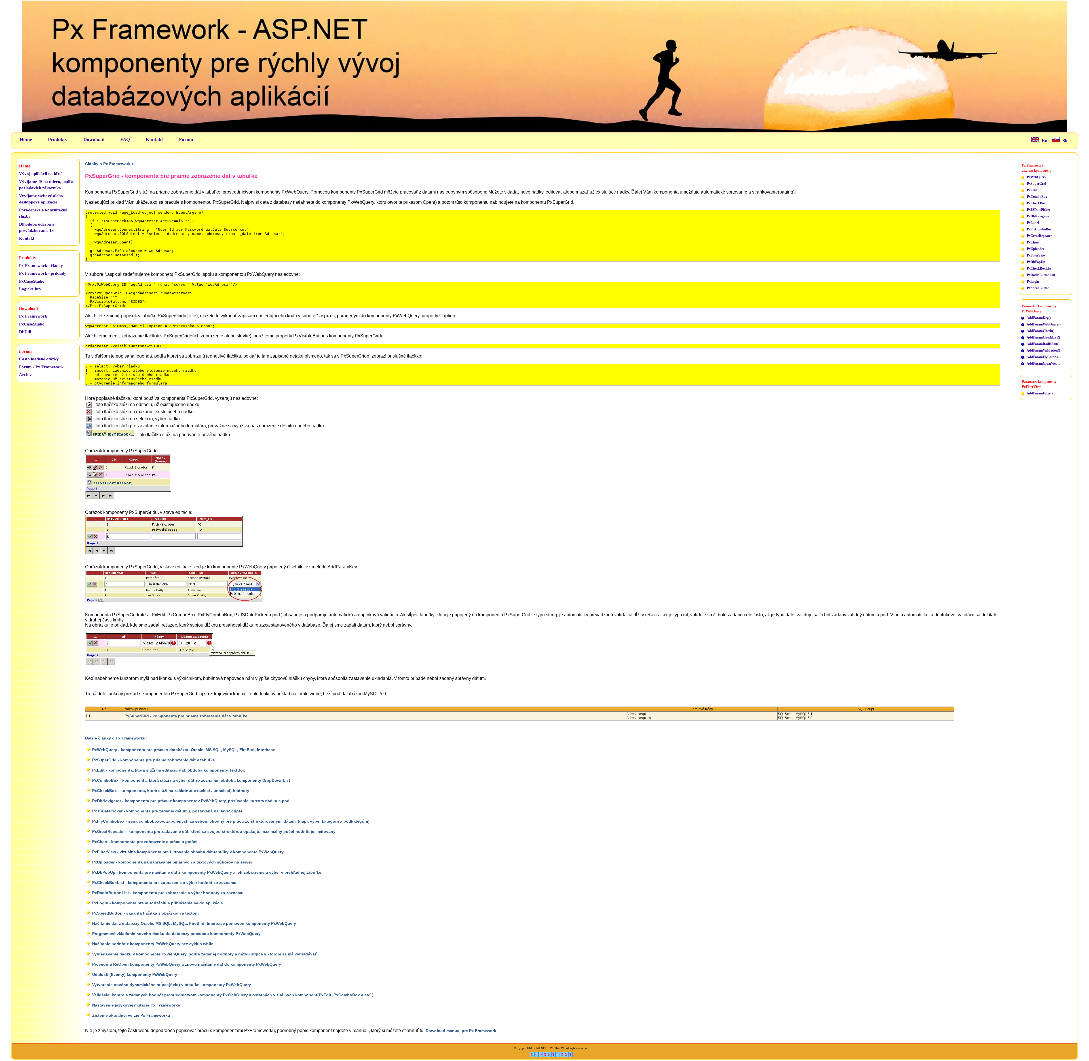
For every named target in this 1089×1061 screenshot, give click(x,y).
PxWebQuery (1036, 177)
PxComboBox (1037, 197)
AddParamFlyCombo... (1044, 357)
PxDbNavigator (1038, 216)
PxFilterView (1036, 255)
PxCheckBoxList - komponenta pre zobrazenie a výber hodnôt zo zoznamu (164, 882)
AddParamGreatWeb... (1043, 363)
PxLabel (1033, 223)
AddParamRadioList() (1043, 344)
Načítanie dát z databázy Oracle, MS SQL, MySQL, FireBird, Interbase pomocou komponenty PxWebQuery (194, 923)
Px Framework (33, 316)
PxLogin (1033, 281)
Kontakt (154, 139)
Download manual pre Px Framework (461, 1030)
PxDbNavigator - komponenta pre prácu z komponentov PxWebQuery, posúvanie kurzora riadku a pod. (191, 801)
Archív (25, 374)
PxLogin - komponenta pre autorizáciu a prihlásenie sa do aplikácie (157, 903)
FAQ (125, 139)
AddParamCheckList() (1043, 337)
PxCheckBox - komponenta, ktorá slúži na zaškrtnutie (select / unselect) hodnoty (170, 790)
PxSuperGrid (1036, 184)
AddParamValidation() (1043, 350)
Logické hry (30, 289)
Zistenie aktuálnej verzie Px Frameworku (131, 1015)
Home (26, 139)
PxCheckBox (1036, 203)
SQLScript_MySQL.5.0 (795, 718)
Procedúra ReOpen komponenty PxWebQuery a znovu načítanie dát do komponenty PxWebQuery (186, 964)
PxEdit (1032, 190)
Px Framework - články (41, 265)
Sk (1064, 140)
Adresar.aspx (636, 714)
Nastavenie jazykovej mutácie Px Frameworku (136, 1005)
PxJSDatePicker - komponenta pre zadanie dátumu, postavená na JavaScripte (167, 811)
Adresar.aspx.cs (638, 718)
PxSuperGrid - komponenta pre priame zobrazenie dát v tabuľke (185, 716)
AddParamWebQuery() (1044, 324)
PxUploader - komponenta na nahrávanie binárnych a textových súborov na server (172, 862)
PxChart (1033, 242)
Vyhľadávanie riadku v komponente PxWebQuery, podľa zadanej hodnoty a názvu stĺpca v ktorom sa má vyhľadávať (204, 954)
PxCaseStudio (32, 281)
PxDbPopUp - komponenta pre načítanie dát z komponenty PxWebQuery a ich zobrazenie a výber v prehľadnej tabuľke (206, 872)
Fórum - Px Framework (41, 367)
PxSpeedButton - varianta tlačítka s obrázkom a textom (145, 913)
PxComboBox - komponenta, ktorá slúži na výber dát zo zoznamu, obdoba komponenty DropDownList (191, 780)
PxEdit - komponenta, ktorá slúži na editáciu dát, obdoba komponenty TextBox (168, 770)
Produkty (57, 139)
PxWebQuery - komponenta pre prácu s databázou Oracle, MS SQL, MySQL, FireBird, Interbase (183, 749)
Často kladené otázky (39, 359)
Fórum (186, 139)
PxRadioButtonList (1041, 275)
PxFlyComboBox (1039, 229)
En (1044, 140)
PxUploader (1035, 249)
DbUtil (25, 331)
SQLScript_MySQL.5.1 (795, 714)
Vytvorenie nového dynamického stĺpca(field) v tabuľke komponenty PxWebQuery (171, 984)
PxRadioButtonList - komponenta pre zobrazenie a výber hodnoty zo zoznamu (168, 892)
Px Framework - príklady (42, 273)
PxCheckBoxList (1039, 268)
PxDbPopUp (1036, 262)
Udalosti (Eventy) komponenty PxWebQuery (134, 974)
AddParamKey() (1039, 318)
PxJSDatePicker (1038, 210)
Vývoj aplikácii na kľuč (40, 173)
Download (93, 139)
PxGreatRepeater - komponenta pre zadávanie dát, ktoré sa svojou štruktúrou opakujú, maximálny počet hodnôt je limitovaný (213, 831)
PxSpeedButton (1038, 288)
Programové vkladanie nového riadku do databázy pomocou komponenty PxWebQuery (176, 933)
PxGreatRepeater (1039, 236)
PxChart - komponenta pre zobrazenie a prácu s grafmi (144, 841)
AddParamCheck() (1040, 331)
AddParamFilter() (1040, 393)
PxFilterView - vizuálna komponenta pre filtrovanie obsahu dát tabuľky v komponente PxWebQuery (188, 852)
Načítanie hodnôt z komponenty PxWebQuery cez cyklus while (152, 944)
